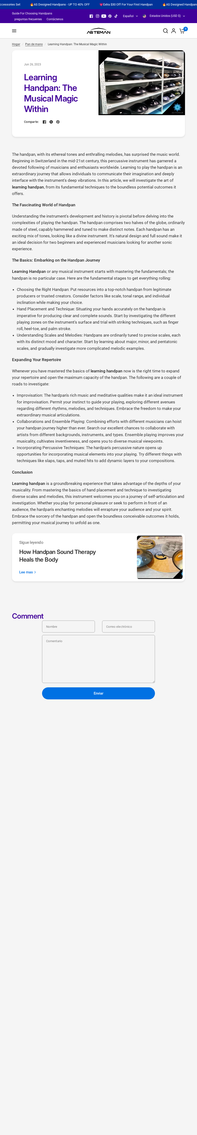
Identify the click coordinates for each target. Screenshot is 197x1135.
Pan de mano (34, 44)
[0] (181, 30)
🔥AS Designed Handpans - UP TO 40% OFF (51, 4)
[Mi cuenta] (174, 30)
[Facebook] (91, 16)
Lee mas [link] (26, 572)
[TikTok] (116, 16)
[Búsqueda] (165, 30)
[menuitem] (33, 13)
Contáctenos (55, 19)
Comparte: (31, 121)
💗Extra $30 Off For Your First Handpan (117, 4)
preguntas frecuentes (28, 19)
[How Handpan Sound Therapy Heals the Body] (160, 557)
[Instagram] (97, 16)
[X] (51, 122)
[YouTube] (104, 16)
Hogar (16, 44)
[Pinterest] (110, 16)
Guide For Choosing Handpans (32, 13)
